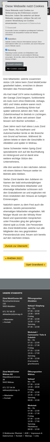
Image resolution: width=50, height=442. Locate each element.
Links (37, 436)
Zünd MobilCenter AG (12, 298)
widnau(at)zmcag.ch (11, 390)
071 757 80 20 (9, 311)
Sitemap (28, 436)
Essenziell (12, 28)
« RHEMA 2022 (13, 258)
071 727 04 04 (9, 387)
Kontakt (19, 436)
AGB (26, 433)
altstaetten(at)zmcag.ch (13, 314)
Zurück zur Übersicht (16, 246)
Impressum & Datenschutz (29, 23)
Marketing (12, 50)
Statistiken (12, 39)
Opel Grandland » (35, 264)
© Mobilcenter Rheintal (12, 433)
